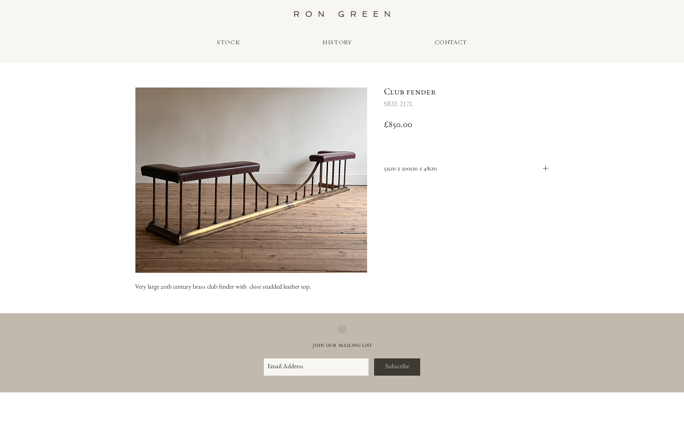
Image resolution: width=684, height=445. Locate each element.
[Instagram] (342, 329)
